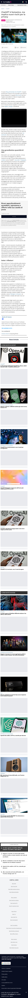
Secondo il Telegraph (20, 160)
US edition (11, 994)
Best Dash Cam (14, 942)
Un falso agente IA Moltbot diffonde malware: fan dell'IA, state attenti (12, 848)
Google (10, 106)
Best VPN (14, 883)
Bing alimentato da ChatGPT (13, 92)
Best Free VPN (14, 886)
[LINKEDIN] (3, 319)
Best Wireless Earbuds (14, 931)
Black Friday (11, 5)
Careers (3, 985)
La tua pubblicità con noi (7, 982)
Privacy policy (4, 974)
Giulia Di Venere (10, 19)
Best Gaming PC (14, 903)
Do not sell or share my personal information (11, 988)
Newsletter (24, 47)
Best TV (14, 914)
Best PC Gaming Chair (14, 906)
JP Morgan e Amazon (15, 294)
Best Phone (14, 911)
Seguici (17, 47)
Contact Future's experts (7, 971)
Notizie (3, 20)
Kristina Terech (9, 21)
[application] (14, 117)
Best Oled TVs (14, 917)
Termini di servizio (16, 220)
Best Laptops (14, 897)
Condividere (5, 47)
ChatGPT (7, 8)
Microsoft (18, 95)
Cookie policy (4, 977)
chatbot (3, 160)
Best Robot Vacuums (14, 947)
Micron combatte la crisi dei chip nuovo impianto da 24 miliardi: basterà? (14, 861)
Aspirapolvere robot (21, 5)
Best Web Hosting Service (14, 889)
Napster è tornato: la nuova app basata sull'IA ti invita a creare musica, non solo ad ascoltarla (15, 855)
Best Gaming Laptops (14, 900)
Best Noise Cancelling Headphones (14, 928)
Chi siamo (4, 979)
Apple (6, 106)
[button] (1, 2)
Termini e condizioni (6, 968)
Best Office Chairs (14, 933)
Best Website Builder (14, 892)
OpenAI (2, 8)
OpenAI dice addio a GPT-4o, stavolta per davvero (14, 867)
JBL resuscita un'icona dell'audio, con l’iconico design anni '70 (13, 872)
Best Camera (14, 939)
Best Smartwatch (14, 920)
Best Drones (14, 945)
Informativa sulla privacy (11, 221)
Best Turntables (14, 925)
